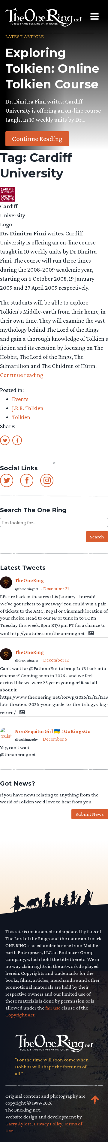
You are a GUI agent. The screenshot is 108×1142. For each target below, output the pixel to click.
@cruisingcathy (26, 739)
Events (20, 399)
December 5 (55, 739)
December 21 (56, 588)
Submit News (90, 814)
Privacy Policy (48, 1124)
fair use (53, 1008)
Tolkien (21, 417)
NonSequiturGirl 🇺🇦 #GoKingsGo (53, 731)
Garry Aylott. (18, 1124)
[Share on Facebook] (17, 440)
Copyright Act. (20, 1015)
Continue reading (21, 375)
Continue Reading (37, 138)
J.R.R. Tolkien (28, 408)
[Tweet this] (5, 440)
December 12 (56, 659)
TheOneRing (29, 580)
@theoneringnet (26, 589)
